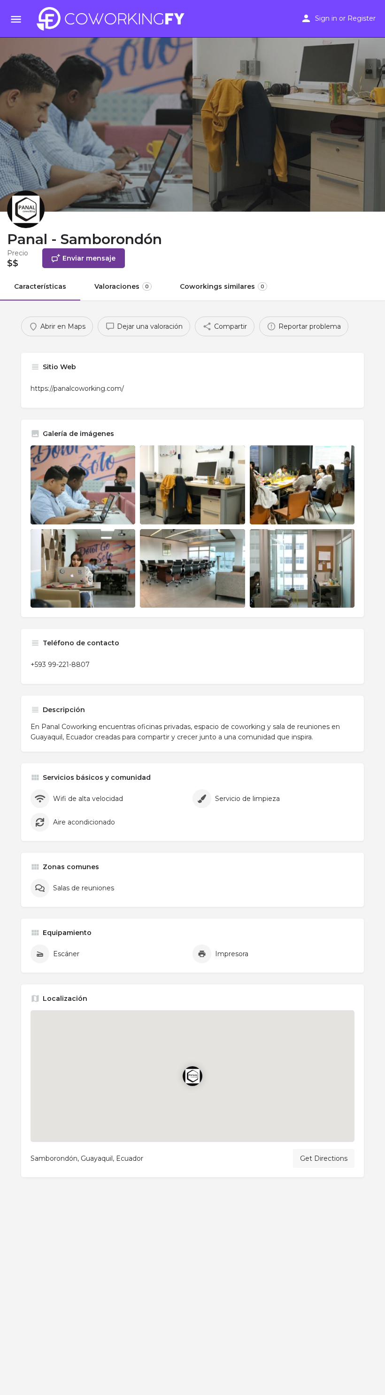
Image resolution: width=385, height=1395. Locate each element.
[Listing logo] (26, 209)
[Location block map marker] (192, 1076)
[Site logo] (113, 19)
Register (361, 18)
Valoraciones (121, 286)
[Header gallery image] (96, 106)
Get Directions (323, 1158)
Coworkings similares (222, 286)
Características (40, 286)
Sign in (326, 18)
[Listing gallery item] (83, 484)
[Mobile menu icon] (16, 19)
